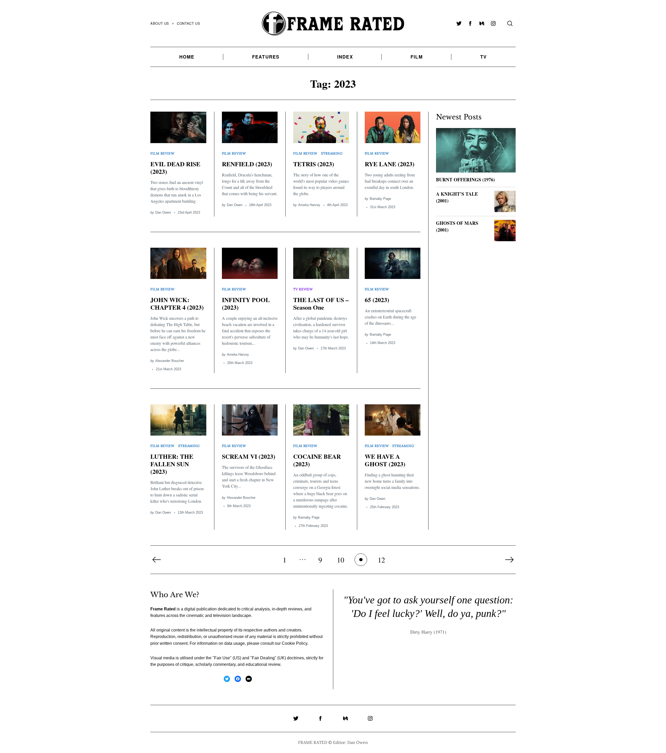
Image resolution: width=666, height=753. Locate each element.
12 (381, 560)
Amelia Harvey (309, 205)
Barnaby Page (380, 199)
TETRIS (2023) (313, 163)
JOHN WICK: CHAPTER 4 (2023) (177, 303)
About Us (159, 23)
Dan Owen (163, 212)
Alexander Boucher (169, 361)
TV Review (303, 289)
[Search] (510, 23)
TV (483, 56)
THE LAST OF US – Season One (321, 303)
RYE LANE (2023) (389, 163)
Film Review (162, 153)
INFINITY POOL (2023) (246, 303)
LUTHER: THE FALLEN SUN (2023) (171, 464)
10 (340, 560)
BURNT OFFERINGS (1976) (465, 179)
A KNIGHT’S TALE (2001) (457, 197)
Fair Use (222, 658)
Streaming (332, 153)
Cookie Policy (294, 643)
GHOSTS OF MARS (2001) (457, 226)
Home (187, 56)
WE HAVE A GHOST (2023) (385, 460)
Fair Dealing (263, 658)
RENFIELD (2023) (247, 163)
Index (345, 56)
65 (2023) (377, 299)
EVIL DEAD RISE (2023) (175, 167)
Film (417, 56)
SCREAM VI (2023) (248, 456)
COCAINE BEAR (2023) (317, 460)
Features (266, 56)
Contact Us (188, 23)
